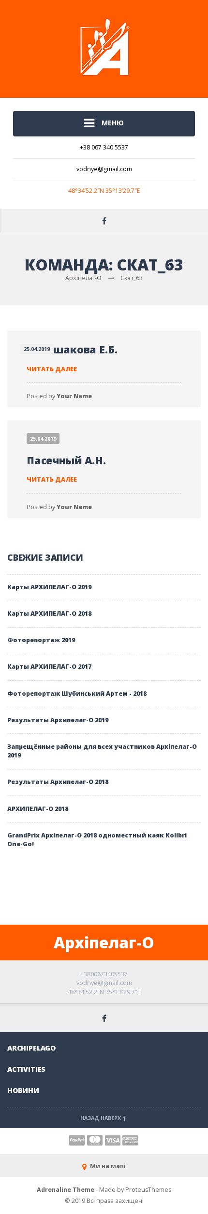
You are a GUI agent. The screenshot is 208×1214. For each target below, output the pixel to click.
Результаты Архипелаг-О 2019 (57, 720)
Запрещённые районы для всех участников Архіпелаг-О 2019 (102, 751)
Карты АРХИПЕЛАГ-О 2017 (49, 666)
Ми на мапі (107, 1166)
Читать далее (52, 369)
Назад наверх (101, 1118)
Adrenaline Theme (65, 1190)
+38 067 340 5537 (104, 147)
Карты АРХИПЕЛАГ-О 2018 (49, 613)
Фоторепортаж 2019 (41, 640)
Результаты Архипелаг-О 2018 (57, 782)
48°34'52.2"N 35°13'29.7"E (104, 992)
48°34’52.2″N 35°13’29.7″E (104, 191)
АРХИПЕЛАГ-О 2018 (37, 809)
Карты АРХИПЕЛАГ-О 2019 (49, 587)
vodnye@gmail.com (104, 169)
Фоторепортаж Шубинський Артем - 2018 (77, 693)
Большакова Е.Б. (72, 349)
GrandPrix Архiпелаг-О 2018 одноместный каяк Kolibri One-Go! (97, 840)
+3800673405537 (104, 974)
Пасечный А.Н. (66, 460)
